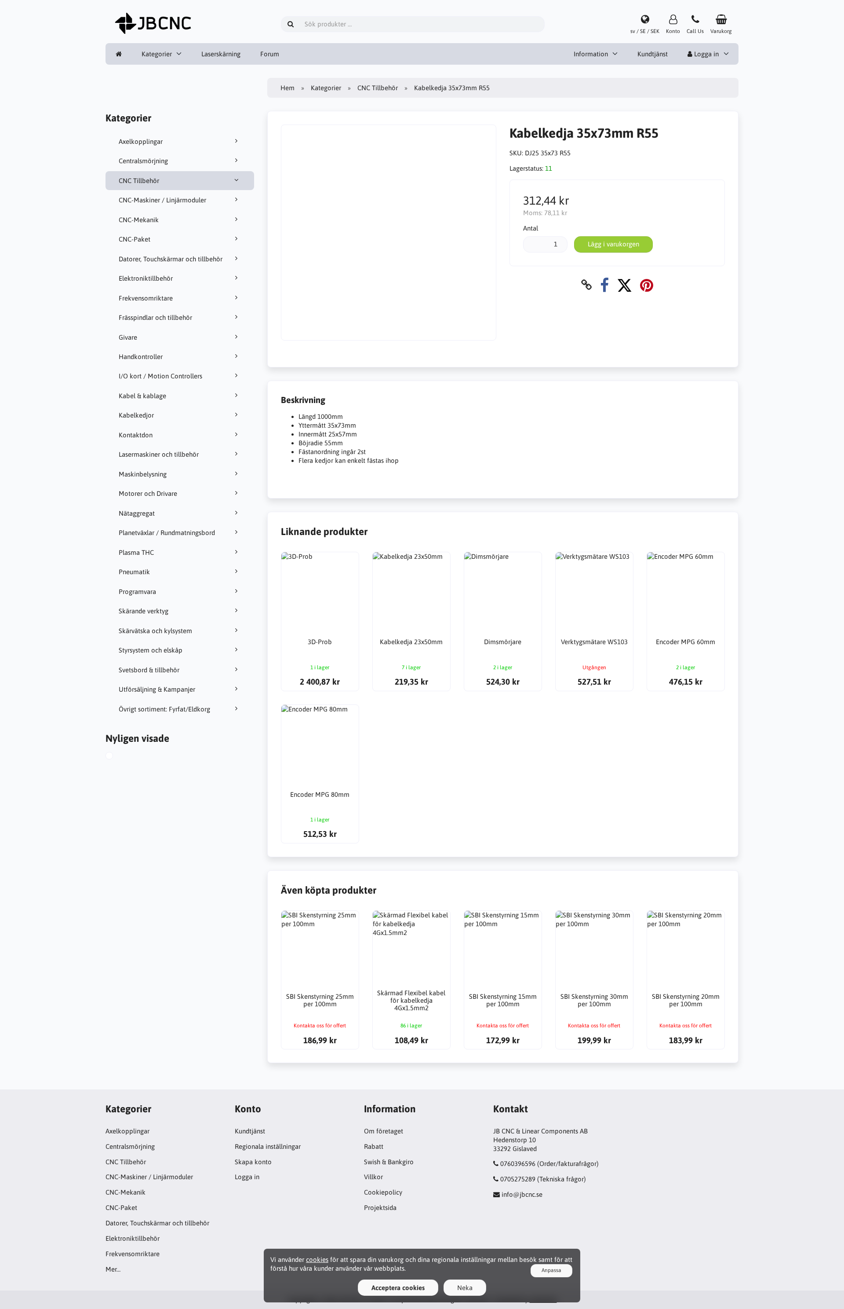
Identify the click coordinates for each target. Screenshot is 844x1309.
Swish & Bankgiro (389, 1162)
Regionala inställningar (268, 1146)
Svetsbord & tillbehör (149, 670)
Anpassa (551, 1270)
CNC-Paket (134, 239)
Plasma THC (136, 552)
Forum (269, 54)
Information (591, 54)
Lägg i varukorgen (613, 244)
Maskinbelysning (143, 474)
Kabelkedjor (136, 415)
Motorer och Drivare (148, 493)
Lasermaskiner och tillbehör (159, 454)
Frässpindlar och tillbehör (155, 317)
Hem (287, 88)
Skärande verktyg (143, 611)
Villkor (373, 1177)
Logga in (705, 54)
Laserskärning (220, 54)
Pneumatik (134, 572)
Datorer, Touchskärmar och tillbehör (170, 259)
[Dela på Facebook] (604, 285)
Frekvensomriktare (146, 298)
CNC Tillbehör (139, 180)
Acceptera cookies (398, 1287)
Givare (128, 337)
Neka (465, 1287)
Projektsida (380, 1207)
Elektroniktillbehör (146, 278)
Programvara (137, 591)
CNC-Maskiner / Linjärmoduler (162, 200)
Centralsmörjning (143, 161)
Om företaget (383, 1131)
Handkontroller (141, 356)
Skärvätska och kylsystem (155, 630)
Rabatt (373, 1146)
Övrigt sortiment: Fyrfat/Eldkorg (164, 709)
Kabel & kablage (142, 396)
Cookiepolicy (383, 1192)
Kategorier (157, 54)
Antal (530, 228)
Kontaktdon (136, 435)
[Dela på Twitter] (624, 285)
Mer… (113, 1269)
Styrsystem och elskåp (150, 650)
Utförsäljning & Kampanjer (157, 689)
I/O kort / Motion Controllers (160, 376)
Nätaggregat (137, 513)
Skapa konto (253, 1162)
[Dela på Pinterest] (646, 285)
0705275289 (517, 1179)
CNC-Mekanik (139, 220)
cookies (317, 1259)
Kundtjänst (652, 54)
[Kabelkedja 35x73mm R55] (119, 757)
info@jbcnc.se (522, 1194)
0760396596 (517, 1163)
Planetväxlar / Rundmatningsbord (167, 532)
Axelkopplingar (141, 141)
